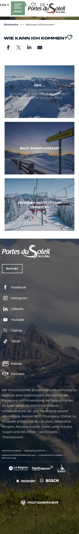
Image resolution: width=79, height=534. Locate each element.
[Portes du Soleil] (46, 8)
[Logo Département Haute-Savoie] (42, 468)
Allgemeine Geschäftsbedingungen (19, 455)
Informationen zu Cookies (51, 455)
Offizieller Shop (9, 458)
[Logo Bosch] (49, 480)
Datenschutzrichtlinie (34, 450)
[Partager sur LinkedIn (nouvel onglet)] (29, 47)
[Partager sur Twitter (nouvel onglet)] (18, 47)
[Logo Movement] (26, 480)
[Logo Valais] (61, 468)
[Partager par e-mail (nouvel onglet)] (39, 47)
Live (3, 4)
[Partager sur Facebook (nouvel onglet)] (8, 47)
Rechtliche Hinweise (11, 450)
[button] (69, 37)
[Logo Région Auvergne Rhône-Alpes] (18, 468)
